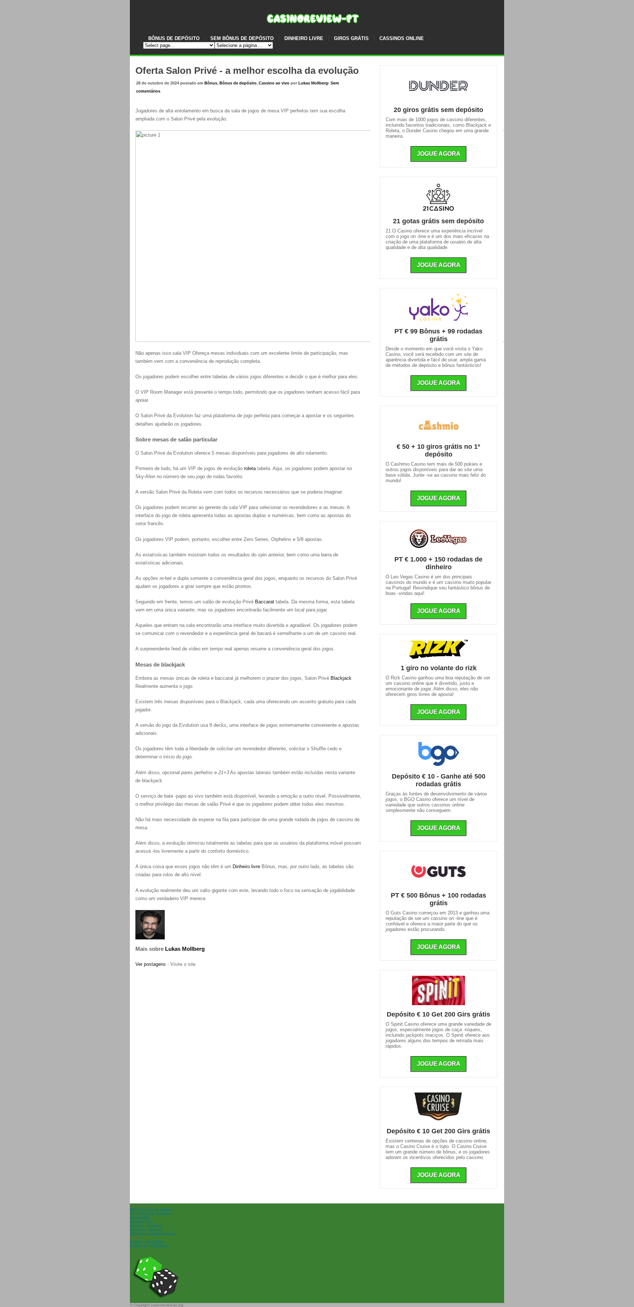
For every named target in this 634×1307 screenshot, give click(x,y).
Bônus (210, 83)
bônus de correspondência (152, 1234)
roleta (250, 468)
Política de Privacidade (149, 1246)
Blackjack (341, 678)
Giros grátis (139, 1218)
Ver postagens (150, 964)
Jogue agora (438, 154)
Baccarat (264, 601)
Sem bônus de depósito (150, 1214)
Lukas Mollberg (313, 83)
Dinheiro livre (246, 866)
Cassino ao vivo (274, 83)
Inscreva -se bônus (146, 1226)
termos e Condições (147, 1242)
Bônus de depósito (237, 83)
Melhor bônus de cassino (151, 1209)
